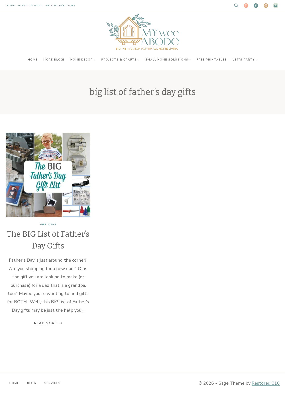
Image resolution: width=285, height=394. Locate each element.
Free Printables (212, 59)
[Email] (276, 6)
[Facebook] (256, 6)
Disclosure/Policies (60, 5)
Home (11, 5)
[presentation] (48, 175)
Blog (31, 383)
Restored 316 (266, 383)
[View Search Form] (236, 5)
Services (52, 383)
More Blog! (53, 59)
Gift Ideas (48, 224)
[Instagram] (266, 6)
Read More (48, 323)
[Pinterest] (246, 6)
